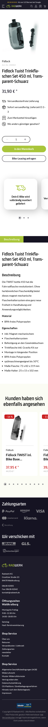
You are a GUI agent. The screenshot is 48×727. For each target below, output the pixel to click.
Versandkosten (8, 717)
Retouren (6, 642)
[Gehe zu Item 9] (38, 484)
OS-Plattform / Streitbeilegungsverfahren (19, 686)
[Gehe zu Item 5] (22, 484)
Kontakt (5, 655)
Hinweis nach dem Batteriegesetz (16, 689)
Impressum (6, 693)
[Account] (36, 6)
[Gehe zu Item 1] (19, 217)
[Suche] (31, 6)
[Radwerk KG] (14, 6)
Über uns (6, 639)
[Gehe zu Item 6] (26, 484)
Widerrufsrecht (8, 673)
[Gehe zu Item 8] (34, 484)
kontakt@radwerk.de (11, 592)
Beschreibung (12, 239)
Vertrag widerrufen (10, 679)
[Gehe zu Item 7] (30, 484)
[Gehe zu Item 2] (24, 217)
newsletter (6, 652)
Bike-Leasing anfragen (24, 158)
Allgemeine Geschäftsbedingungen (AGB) (19, 669)
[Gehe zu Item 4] (17, 484)
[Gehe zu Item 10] (42, 484)
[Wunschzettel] (40, 6)
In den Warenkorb (24, 148)
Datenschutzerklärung (11, 683)
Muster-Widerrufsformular (13, 676)
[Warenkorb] (45, 6)
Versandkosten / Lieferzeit (13, 645)
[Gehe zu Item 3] (28, 217)
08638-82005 (8, 586)
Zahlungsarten (8, 649)
